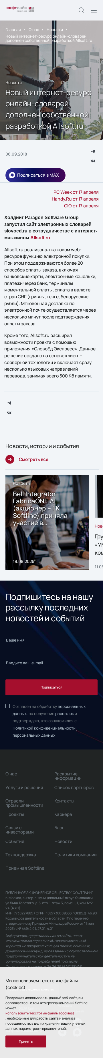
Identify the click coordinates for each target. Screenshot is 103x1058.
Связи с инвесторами (19, 830)
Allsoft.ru (40, 237)
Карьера (63, 814)
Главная (13, 29)
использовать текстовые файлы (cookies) (39, 1013)
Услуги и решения (24, 788)
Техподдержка (20, 855)
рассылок (64, 713)
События (14, 841)
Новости (55, 29)
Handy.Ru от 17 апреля (75, 199)
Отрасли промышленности (24, 803)
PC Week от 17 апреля (76, 192)
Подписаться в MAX (38, 175)
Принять (26, 1041)
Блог (59, 828)
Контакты (64, 801)
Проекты (14, 814)
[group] (47, 522)
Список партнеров (74, 788)
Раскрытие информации (68, 776)
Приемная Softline (24, 868)
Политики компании (75, 855)
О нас (34, 29)
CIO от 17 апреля (81, 206)
